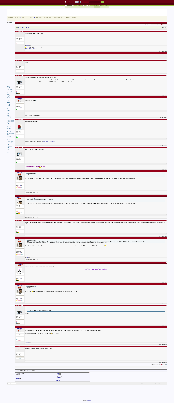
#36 (166, 147)
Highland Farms (9, 104)
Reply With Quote (165, 51)
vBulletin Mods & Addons (88, 399)
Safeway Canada (9, 135)
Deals (73, 5)
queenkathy (20, 62)
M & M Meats (9, 116)
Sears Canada (9, 137)
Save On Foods (9, 136)
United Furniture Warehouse (9, 148)
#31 (166, 31)
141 (20, 278)
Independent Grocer (9, 109)
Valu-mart (8, 149)
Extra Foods (8, 95)
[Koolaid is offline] (20, 126)
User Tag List (17, 22)
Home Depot (8, 105)
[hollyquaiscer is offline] (20, 178)
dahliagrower (19, 328)
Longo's (8, 114)
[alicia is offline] (20, 82)
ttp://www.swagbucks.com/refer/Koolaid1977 (49, 141)
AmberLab (27, 257)
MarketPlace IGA (9, 117)
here (75, 81)
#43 (166, 305)
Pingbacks (17, 378)
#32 (166, 60)
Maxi (7, 118)
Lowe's (8, 115)
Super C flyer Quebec (10, 141)
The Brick (8, 143)
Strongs (8, 140)
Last (165, 364)
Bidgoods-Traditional (9, 89)
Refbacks (17, 379)
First (156, 364)
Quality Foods (9, 131)
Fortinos (8, 100)
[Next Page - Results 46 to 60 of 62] (164, 24)
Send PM (160, 51)
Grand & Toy (8, 102)
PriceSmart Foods (9, 129)
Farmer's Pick (9, 98)
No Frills (8, 123)
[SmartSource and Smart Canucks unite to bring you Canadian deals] (10, 81)
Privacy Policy (164, 383)
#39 (166, 220)
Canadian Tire (9, 92)
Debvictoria (20, 347)
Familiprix (8, 96)
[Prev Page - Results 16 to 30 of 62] (158, 24)
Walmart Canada (9, 150)
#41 (166, 262)
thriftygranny (19, 222)
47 (164, 27)
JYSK (8, 111)
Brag (96, 5)
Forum (69, 5)
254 (20, 107)
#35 (166, 119)
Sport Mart (8, 139)
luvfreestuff (20, 264)
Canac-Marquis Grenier (10, 91)
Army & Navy (9, 87)
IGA (7, 108)
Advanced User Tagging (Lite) (82, 399)
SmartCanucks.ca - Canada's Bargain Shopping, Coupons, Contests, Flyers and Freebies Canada (151, 383)
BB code (58, 373)
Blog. (26, 81)
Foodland (8, 99)
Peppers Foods (9, 126)
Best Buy (8, 88)
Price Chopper (9, 128)
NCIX (7, 122)
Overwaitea (8, 124)
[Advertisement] (32, 57)
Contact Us (140, 383)
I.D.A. (8, 107)
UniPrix (8, 147)
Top (89, 5)
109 (20, 185)
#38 (166, 195)
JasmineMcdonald (20, 149)
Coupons (78, 5)
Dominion (8, 94)
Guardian (8, 103)
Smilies (58, 374)
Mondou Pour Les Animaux (10, 120)
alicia (20, 77)
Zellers (8, 152)
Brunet (8, 90)
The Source (8, 144)
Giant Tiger (8, 101)
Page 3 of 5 (153, 364)
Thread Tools (164, 29)
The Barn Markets (9, 142)
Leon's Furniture (9, 112)
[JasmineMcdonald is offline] (20, 154)
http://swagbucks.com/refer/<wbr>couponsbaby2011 (32, 48)
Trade (107, 5)
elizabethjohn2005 (20, 98)
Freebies (83, 5)
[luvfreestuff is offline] (20, 270)
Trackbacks (58, 377)
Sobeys (8, 138)
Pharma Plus (8, 127)
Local (101, 5)
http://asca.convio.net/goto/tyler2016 (57, 142)
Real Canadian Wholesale (10, 133)
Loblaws (8, 113)
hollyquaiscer (27, 45)
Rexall (8, 134)
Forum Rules (58, 380)
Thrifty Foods (8, 145)
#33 (166, 75)
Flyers (87, 5)
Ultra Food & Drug (9, 146)
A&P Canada (8, 86)
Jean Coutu (8, 110)
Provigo (8, 130)
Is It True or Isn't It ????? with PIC (23, 27)
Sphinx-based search (89, 400)
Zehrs (7, 151)
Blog (66, 5)
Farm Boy (8, 97)
